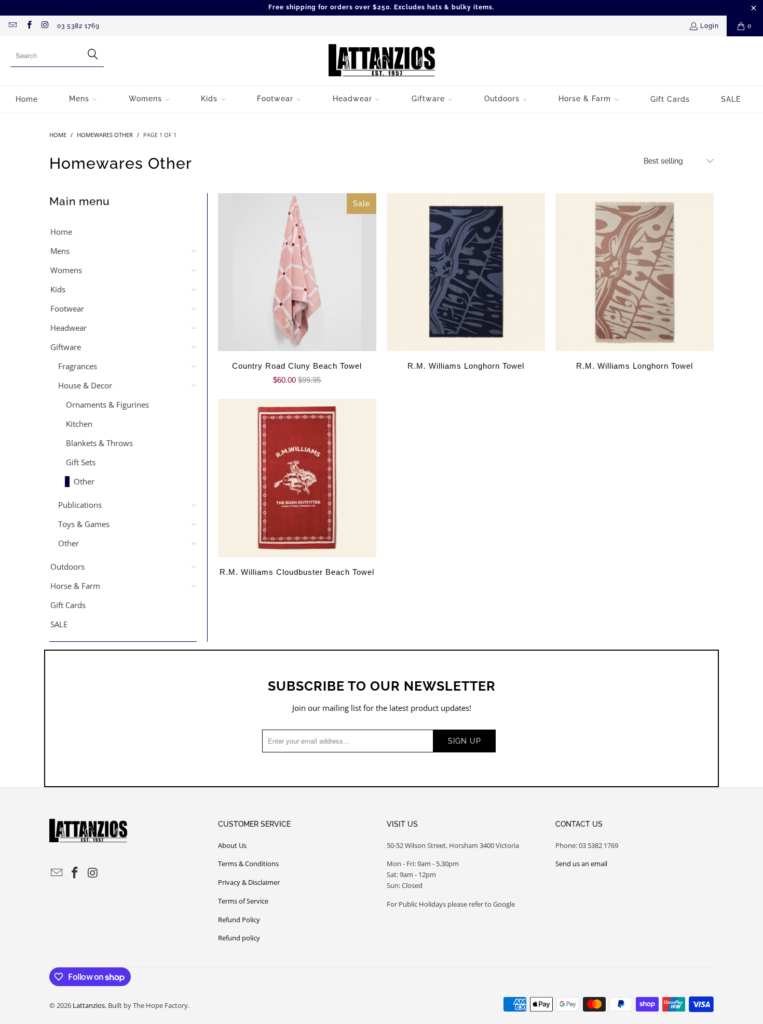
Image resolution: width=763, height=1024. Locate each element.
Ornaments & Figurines (107, 404)
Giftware (65, 347)
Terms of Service (243, 901)
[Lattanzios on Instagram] (44, 26)
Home (61, 231)
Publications (80, 505)
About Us (232, 845)
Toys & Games (84, 524)
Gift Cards (68, 605)
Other (84, 481)
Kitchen (79, 424)
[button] (83, 99)
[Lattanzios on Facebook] (28, 26)
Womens (66, 270)
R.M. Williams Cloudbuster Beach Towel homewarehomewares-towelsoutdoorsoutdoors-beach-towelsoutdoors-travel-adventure (297, 478)
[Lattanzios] (382, 61)
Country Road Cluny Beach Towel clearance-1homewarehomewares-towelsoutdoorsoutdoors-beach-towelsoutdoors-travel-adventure (297, 272)
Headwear (68, 327)
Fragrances (77, 366)
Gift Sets (81, 462)
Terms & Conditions (248, 863)
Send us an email (581, 863)
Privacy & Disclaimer (249, 882)
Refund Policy (239, 919)
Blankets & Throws (99, 443)
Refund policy (239, 937)
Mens (60, 251)
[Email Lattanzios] (12, 26)
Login (709, 26)
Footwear (67, 308)
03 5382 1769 (78, 26)
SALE (58, 624)
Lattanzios (89, 1005)
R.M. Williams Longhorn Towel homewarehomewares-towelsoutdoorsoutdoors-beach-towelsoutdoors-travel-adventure (466, 272)
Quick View (296, 295)
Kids (57, 289)
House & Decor (85, 385)
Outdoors (67, 566)
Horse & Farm (75, 586)
